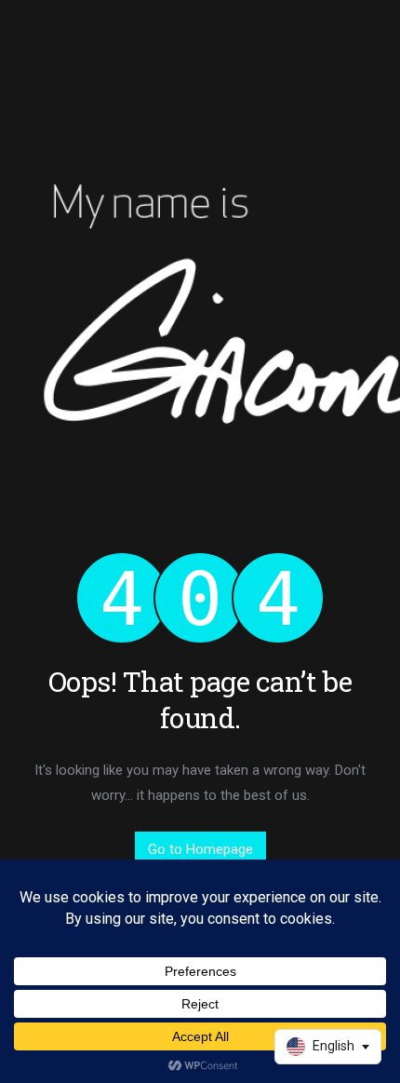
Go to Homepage (200, 849)
